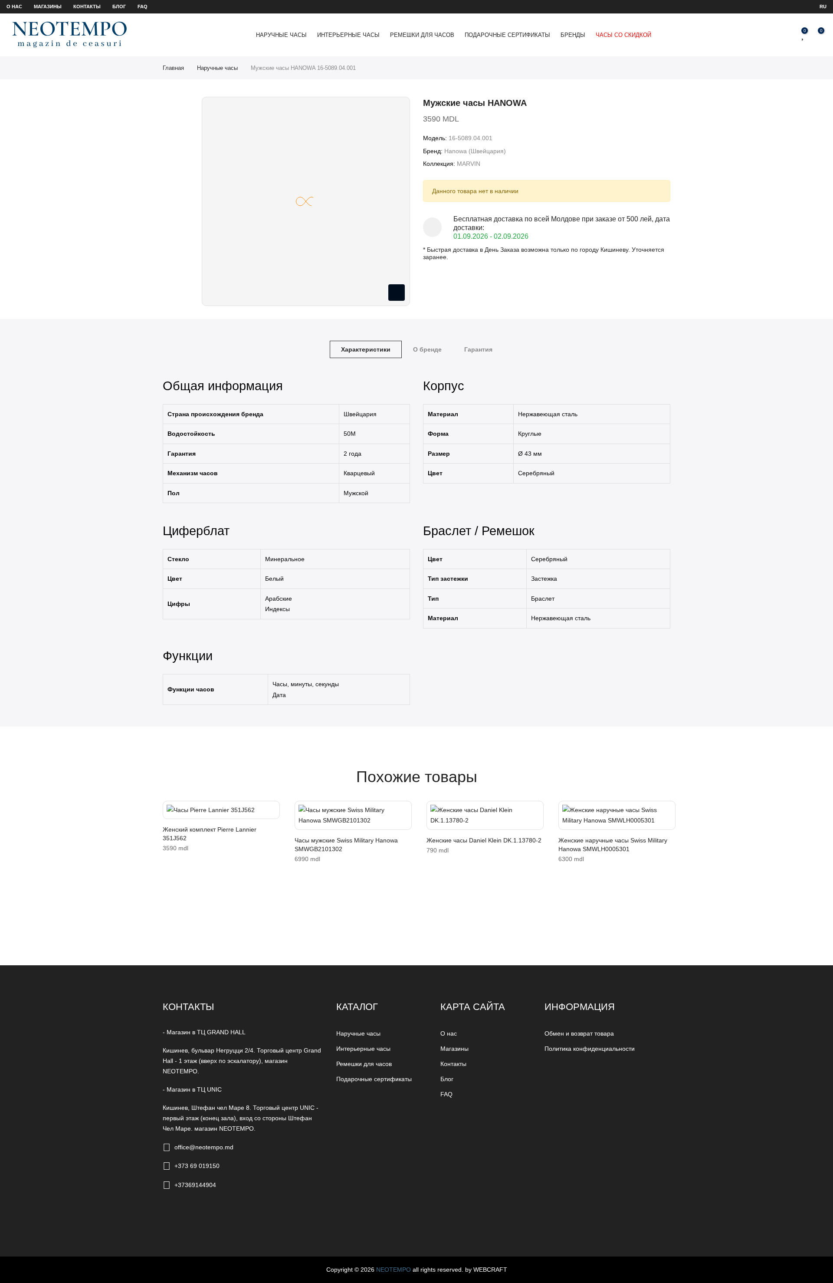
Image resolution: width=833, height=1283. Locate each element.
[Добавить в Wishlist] (172, 811)
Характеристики (365, 349)
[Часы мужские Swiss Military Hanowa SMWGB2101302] (353, 815)
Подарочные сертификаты (507, 35)
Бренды (573, 35)
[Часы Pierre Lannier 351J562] (221, 810)
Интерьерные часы (348, 35)
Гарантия (478, 349)
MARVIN (468, 163)
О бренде (427, 349)
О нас (14, 6)
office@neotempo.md (203, 1147)
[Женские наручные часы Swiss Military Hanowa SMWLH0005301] (617, 815)
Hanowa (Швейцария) (475, 151)
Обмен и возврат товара (579, 1033)
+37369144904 (195, 1184)
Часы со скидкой (623, 35)
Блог (119, 6)
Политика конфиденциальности (589, 1048)
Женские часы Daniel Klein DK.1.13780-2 (483, 840)
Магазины (48, 6)
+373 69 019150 (197, 1165)
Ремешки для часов (422, 35)
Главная (173, 68)
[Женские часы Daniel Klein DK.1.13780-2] (485, 815)
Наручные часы (281, 35)
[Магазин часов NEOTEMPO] (69, 34)
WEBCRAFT (490, 1269)
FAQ (143, 6)
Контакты (87, 6)
